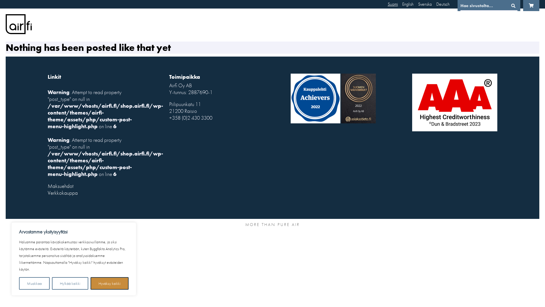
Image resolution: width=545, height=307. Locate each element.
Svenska (425, 4)
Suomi (393, 4)
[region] (73, 259)
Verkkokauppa (63, 193)
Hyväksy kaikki (109, 283)
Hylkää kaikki (70, 283)
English (408, 4)
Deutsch (443, 4)
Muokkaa (34, 283)
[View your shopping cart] (531, 5)
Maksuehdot (61, 186)
